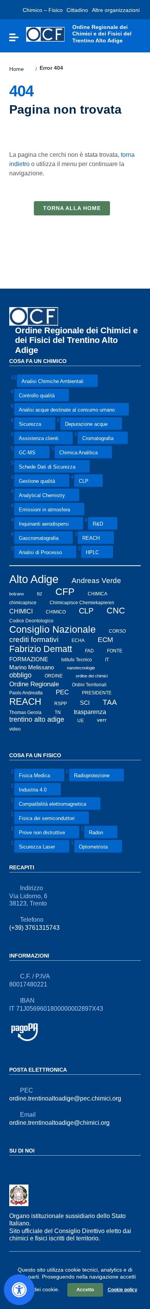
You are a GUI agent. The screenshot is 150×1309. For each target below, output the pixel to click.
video (15, 728)
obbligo (20, 675)
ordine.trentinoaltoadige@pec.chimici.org (65, 1098)
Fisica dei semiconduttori (47, 818)
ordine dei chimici (92, 676)
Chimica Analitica (78, 453)
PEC (62, 692)
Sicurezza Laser (37, 847)
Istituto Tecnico (76, 659)
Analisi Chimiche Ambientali (52, 382)
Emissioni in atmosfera (44, 510)
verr (102, 720)
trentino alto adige (36, 719)
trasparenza (90, 712)
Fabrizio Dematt (40, 649)
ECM (105, 639)
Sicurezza (30, 424)
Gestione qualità (37, 481)
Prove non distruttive (42, 832)
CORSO (117, 631)
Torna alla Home (72, 208)
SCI (85, 703)
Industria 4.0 (33, 790)
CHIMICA (97, 593)
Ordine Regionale (34, 683)
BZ (39, 593)
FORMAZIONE (28, 659)
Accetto (85, 1289)
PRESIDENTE (97, 693)
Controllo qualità (37, 396)
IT (107, 659)
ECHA (78, 640)
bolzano (16, 593)
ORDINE (54, 676)
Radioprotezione (92, 775)
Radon (96, 832)
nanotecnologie (81, 667)
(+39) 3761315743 (34, 927)
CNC (116, 610)
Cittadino (77, 10)
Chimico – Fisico (43, 10)
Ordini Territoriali (89, 684)
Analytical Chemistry (42, 496)
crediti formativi (33, 639)
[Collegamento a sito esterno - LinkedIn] (27, 1167)
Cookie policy (122, 1289)
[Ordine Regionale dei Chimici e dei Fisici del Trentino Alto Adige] (45, 33)
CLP (83, 481)
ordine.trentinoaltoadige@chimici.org (59, 1122)
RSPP (60, 703)
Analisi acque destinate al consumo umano (67, 410)
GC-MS (27, 453)
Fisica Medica (34, 775)
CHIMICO (56, 612)
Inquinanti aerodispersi (44, 524)
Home (16, 69)
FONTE (114, 650)
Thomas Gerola (25, 712)
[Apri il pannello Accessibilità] (19, 1289)
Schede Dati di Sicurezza (47, 467)
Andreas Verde (96, 580)
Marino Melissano (31, 667)
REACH (91, 538)
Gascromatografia (38, 538)
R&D (98, 524)
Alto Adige (33, 579)
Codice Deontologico (31, 620)
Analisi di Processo (40, 553)
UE (80, 720)
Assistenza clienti (38, 439)
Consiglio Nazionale (52, 629)
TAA (110, 702)
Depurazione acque (86, 424)
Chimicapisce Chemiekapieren (82, 602)
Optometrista (93, 847)
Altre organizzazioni (116, 10)
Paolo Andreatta (26, 693)
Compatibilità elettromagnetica (52, 804)
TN (58, 712)
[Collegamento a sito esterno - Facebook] (13, 1167)
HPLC (92, 553)
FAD (89, 650)
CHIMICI (21, 611)
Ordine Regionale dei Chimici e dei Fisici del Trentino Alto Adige (76, 340)
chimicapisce (23, 602)
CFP (65, 591)
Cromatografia (97, 439)
